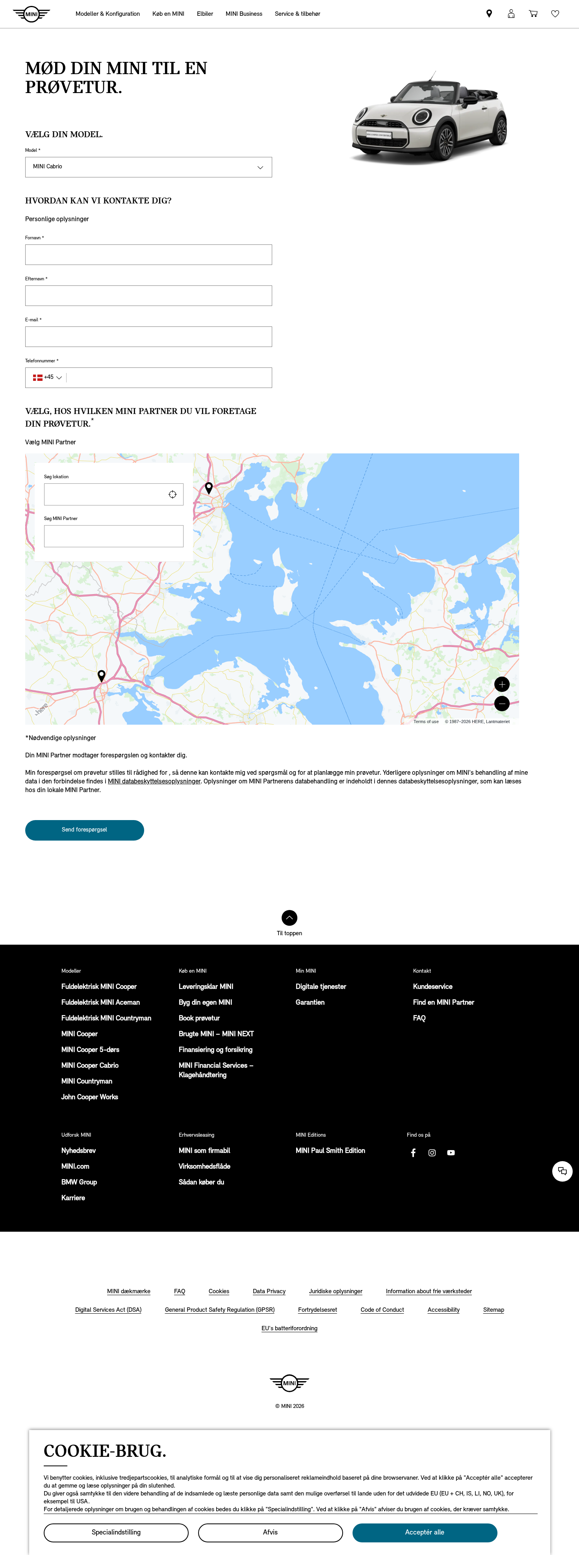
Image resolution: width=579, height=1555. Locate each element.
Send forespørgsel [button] (84, 830)
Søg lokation (56, 477)
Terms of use (426, 721)
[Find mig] (172, 494)
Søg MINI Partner (61, 518)
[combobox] (114, 494)
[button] (502, 684)
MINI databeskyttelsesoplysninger (154, 781)
